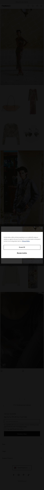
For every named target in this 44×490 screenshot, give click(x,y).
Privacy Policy (26, 241)
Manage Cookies (22, 253)
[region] (22, 245)
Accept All (22, 247)
